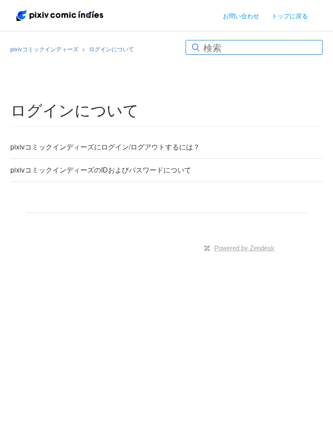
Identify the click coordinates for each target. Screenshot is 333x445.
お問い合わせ (241, 15)
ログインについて (111, 49)
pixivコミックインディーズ (44, 49)
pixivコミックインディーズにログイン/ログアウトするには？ (105, 147)
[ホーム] (59, 14)
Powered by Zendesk (244, 248)
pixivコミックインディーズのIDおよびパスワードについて (100, 170)
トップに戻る (289, 15)
